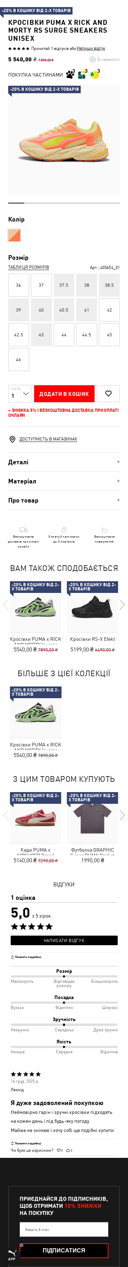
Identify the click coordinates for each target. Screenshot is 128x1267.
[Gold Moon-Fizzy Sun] (14, 235)
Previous (6, 604)
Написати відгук (64, 940)
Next (121, 604)
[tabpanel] (64, 140)
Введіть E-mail (37, 1229)
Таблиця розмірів (28, 267)
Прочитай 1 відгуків (50, 48)
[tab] (64, 462)
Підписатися (64, 1251)
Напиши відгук (91, 48)
